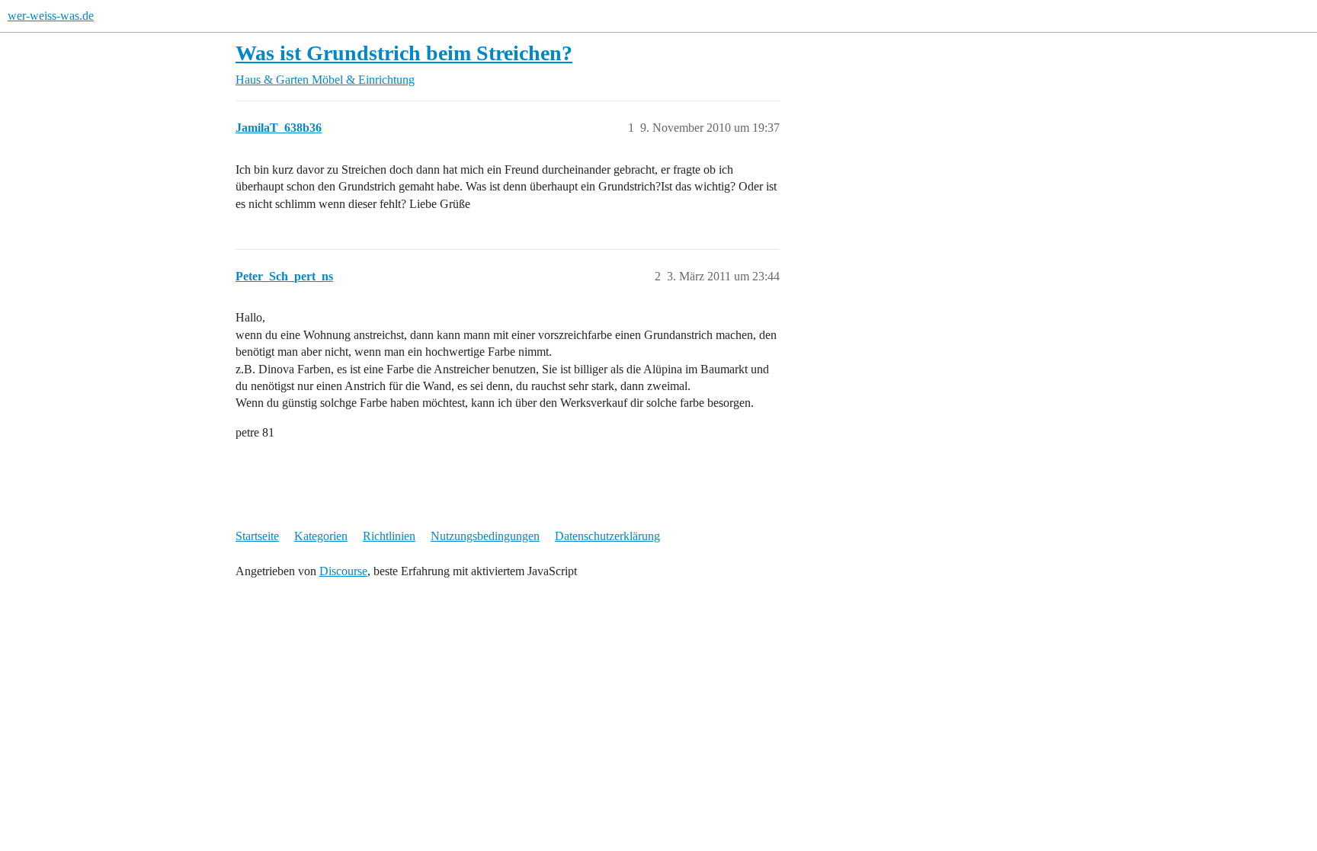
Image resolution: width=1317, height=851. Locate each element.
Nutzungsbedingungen (485, 535)
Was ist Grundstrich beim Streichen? (404, 53)
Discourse (343, 571)
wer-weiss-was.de (51, 15)
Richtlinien (389, 535)
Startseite (257, 535)
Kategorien (321, 535)
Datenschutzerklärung (607, 535)
